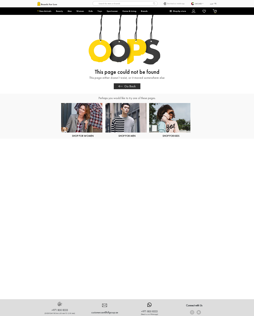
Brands (144, 11)
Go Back (130, 86)
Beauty (59, 11)
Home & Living (129, 11)
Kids (91, 11)
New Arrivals (45, 11)
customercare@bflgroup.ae (104, 312)
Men (70, 11)
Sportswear (112, 11)
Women (80, 11)
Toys (99, 11)
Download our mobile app (175, 4)
